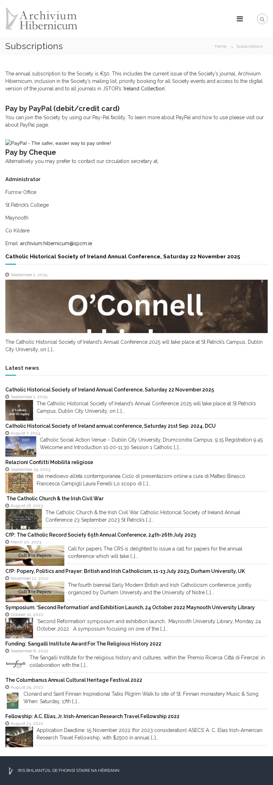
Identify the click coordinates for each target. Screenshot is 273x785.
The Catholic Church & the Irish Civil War (54, 498)
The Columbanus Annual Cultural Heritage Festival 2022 (73, 680)
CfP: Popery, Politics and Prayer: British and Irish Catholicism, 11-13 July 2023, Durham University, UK (125, 571)
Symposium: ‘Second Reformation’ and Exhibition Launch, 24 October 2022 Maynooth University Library (130, 607)
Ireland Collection (144, 88)
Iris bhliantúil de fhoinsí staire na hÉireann (68, 770)
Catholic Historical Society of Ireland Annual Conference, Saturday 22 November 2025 (122, 256)
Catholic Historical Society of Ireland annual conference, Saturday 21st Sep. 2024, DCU (110, 426)
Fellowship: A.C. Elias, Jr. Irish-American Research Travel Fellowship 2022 (92, 716)
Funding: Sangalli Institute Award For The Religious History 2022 (83, 644)
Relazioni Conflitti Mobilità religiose (49, 462)
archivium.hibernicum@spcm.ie (56, 243)
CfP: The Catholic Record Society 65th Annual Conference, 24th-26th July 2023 (100, 535)
